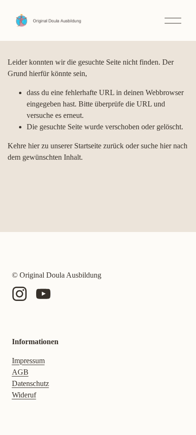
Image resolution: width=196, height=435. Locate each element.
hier (33, 146)
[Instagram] (19, 293)
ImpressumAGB (28, 366)
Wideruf (24, 395)
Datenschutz (30, 383)
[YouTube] (43, 293)
